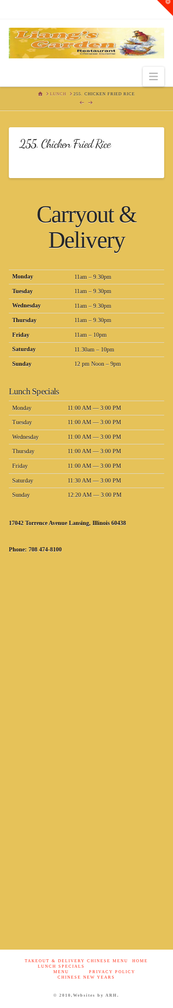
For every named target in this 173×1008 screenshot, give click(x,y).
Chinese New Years (86, 977)
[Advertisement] (86, 657)
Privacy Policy (112, 971)
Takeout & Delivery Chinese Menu (76, 960)
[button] (153, 77)
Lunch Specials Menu (61, 969)
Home (140, 960)
